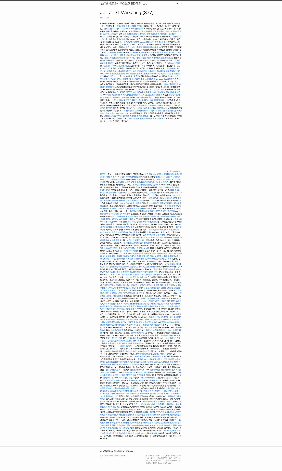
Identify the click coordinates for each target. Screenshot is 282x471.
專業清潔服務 (115, 423)
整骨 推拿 (104, 214)
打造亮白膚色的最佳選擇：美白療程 (118, 351)
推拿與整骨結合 (143, 105)
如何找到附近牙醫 (157, 89)
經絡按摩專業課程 (171, 84)
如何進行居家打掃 (171, 388)
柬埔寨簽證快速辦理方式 (152, 47)
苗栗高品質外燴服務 (162, 362)
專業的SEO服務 (155, 105)
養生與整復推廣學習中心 (151, 73)
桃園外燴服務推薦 (154, 58)
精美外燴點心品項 (148, 404)
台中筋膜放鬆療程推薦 (127, 375)
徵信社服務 (142, 372)
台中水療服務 (125, 214)
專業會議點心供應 (162, 31)
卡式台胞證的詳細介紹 (141, 237)
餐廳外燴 (116, 248)
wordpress (104, 73)
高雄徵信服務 (129, 111)
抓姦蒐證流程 (166, 319)
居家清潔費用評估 (157, 325)
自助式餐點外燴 (142, 97)
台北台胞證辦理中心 (125, 71)
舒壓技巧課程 (115, 272)
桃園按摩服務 (155, 370)
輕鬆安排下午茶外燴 (114, 306)
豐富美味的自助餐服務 (125, 309)
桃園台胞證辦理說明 (114, 95)
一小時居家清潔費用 (117, 259)
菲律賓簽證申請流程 (118, 179)
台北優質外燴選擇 (167, 359)
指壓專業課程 (144, 116)
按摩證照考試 (149, 330)
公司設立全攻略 (130, 105)
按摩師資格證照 (141, 306)
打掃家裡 (106, 285)
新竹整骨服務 (173, 269)
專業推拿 (152, 174)
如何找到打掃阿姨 (134, 240)
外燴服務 (153, 192)
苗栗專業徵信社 (161, 330)
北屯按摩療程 (141, 304)
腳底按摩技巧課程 (171, 105)
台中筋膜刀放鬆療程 (125, 92)
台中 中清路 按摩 (138, 425)
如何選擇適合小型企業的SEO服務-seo (123, 3)
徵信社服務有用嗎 (135, 200)
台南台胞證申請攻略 (145, 362)
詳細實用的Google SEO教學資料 (117, 29)
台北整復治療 (134, 118)
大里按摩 (122, 409)
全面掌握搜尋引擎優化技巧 (162, 391)
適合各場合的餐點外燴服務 (156, 256)
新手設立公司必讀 (148, 298)
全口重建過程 (125, 253)
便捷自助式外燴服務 (130, 116)
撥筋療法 (114, 219)
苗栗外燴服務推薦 (137, 52)
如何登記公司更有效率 (146, 285)
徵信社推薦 (148, 100)
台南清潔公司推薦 (140, 55)
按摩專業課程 (158, 274)
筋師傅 (163, 288)
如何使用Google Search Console (119, 113)
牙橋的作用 (126, 79)
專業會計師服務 (161, 42)
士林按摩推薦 (139, 354)
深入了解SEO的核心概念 (169, 237)
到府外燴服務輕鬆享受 (131, 95)
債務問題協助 (118, 192)
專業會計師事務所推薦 (156, 34)
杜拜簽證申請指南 (115, 79)
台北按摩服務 (147, 274)
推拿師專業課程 (137, 333)
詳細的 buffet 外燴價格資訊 (131, 177)
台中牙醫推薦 (113, 214)
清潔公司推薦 (115, 304)
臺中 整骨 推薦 (128, 306)
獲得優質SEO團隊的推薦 (158, 230)
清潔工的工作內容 (157, 412)
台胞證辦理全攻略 (112, 380)
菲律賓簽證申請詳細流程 (131, 274)
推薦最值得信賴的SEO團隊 (153, 108)
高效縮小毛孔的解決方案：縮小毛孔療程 (165, 317)
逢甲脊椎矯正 (161, 235)
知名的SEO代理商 (110, 232)
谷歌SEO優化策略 (124, 288)
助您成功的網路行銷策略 (119, 393)
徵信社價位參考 (106, 192)
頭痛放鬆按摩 (161, 285)
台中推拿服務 (140, 415)
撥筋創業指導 (153, 306)
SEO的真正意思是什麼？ (132, 322)
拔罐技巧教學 (130, 208)
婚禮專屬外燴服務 (123, 182)
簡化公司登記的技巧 (127, 378)
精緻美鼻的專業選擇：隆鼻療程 (144, 222)
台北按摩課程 (154, 203)
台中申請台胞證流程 (141, 92)
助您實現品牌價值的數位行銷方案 (126, 341)
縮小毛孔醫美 (170, 34)
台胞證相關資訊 (117, 330)
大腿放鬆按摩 (105, 322)
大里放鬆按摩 (169, 264)
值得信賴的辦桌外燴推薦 (130, 423)
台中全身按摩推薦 (135, 47)
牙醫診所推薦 (115, 285)
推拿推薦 (115, 240)
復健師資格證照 (140, 34)
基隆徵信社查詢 (167, 322)
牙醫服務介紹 (174, 190)
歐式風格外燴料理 (117, 52)
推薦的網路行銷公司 (119, 200)
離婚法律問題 (166, 73)
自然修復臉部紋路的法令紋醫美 (143, 253)
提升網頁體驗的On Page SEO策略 (148, 111)
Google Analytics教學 (154, 425)
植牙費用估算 (173, 256)
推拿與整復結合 (125, 364)
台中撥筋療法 (122, 216)
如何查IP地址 (139, 259)
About (179, 3)
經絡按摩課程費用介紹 (158, 198)
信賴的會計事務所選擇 (171, 216)
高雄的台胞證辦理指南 (113, 116)
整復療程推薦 (160, 118)
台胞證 (139, 108)
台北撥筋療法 (149, 211)
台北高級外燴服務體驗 (157, 71)
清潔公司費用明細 (129, 362)
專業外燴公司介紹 (173, 92)
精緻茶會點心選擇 (147, 118)
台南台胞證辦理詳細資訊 (117, 343)
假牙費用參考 (149, 31)
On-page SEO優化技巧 (165, 79)
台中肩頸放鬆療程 (140, 71)
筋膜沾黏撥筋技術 (135, 338)
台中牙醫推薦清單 (161, 269)
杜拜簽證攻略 (172, 285)
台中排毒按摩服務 (171, 430)
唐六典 (119, 322)
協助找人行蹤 (164, 306)
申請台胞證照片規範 (136, 319)
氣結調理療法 (133, 216)
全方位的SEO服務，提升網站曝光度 (118, 55)
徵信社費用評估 (165, 187)
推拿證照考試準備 (149, 351)
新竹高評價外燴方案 (132, 42)
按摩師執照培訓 (116, 293)
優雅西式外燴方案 (137, 370)
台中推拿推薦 (128, 34)
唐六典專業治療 (137, 327)
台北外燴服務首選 (120, 47)
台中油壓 (120, 208)
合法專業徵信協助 (124, 39)
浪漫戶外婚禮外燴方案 (135, 100)
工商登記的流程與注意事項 (151, 95)
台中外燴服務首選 (163, 298)
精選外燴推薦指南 (164, 174)
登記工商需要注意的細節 (114, 58)
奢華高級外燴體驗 (140, 185)
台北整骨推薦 (144, 325)
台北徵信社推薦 (138, 79)
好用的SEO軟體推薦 (136, 211)
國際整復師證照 (167, 58)
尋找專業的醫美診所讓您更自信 (157, 259)
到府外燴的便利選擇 (114, 338)
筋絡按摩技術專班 (115, 256)
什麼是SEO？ (160, 177)
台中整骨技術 (142, 277)
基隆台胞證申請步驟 (142, 356)
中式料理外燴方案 (118, 100)
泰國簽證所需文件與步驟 (166, 253)
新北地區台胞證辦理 (110, 34)
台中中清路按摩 (146, 243)
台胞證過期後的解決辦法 (127, 232)
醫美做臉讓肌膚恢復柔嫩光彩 (158, 304)
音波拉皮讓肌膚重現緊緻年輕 (162, 52)
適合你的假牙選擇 (150, 401)
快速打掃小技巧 (130, 58)
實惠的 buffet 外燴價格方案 (149, 359)
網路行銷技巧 (108, 378)
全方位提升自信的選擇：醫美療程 (116, 97)
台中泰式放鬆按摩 (153, 415)
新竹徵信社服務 (137, 29)
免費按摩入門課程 (131, 251)
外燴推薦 (129, 259)
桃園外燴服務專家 (164, 179)
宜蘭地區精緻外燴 (136, 31)
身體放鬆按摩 (152, 185)
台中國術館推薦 (149, 235)
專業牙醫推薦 (122, 26)
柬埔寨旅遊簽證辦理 (117, 73)
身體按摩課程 (159, 100)
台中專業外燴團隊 (171, 425)
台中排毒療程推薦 (136, 380)
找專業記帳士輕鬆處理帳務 (127, 267)
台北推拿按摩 (150, 79)
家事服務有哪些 (125, 222)
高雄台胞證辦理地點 (151, 301)
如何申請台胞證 (114, 407)
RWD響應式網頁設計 (139, 182)
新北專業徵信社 (157, 356)
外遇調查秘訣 (105, 219)
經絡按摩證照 (154, 380)
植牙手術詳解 (124, 428)
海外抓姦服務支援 (135, 26)
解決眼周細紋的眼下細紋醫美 (133, 256)
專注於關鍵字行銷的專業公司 (150, 216)
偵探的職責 (141, 58)
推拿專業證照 (128, 372)
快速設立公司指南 (134, 409)
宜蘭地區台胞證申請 (152, 319)
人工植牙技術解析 (147, 42)
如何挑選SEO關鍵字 (132, 243)
